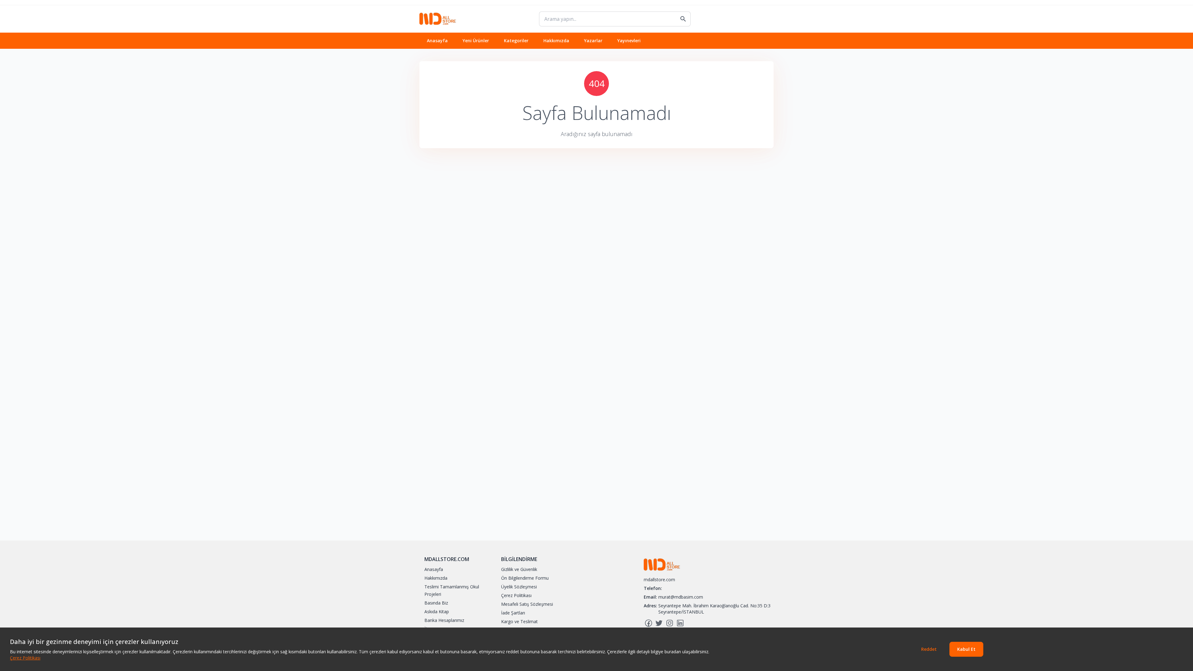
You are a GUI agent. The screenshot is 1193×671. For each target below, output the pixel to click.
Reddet (929, 649)
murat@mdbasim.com (680, 597)
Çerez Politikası (25, 658)
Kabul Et (966, 649)
